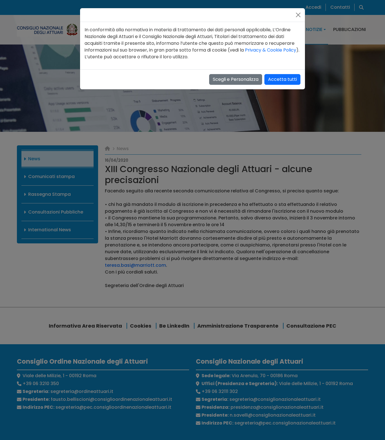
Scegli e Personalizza (235, 79)
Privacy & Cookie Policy (270, 50)
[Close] (298, 14)
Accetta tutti (282, 79)
